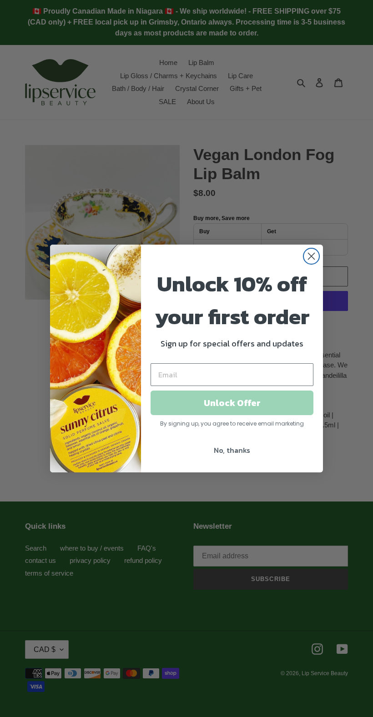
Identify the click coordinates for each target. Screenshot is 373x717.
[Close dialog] (311, 256)
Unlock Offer (232, 403)
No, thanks (232, 450)
